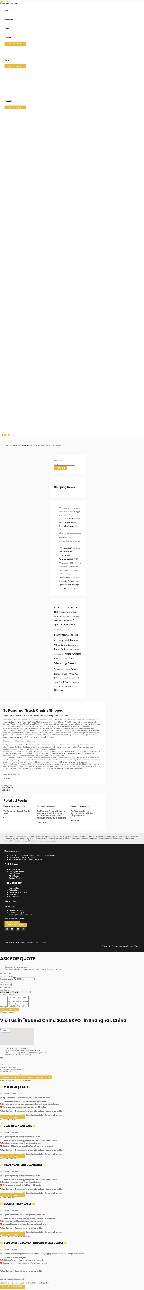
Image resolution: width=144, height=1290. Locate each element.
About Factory (14, 876)
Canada (64, 612)
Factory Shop (14, 888)
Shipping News (65, 663)
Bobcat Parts (14, 890)
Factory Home (14, 869)
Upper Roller (73, 686)
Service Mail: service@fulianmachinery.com (25, 859)
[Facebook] (6, 929)
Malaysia (78, 649)
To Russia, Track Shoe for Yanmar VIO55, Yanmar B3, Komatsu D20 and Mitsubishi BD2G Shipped (51, 814)
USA (56, 690)
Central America (32, 715)
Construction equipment (63, 620)
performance (65, 658)
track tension (76, 682)
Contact (7, 38)
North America (73, 653)
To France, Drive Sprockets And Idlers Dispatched (83, 813)
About (6, 29)
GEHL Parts (13, 894)
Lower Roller (60, 649)
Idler (70, 640)
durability (57, 629)
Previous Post (6, 788)
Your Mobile (5, 987)
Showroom (8, 19)
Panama (43, 715)
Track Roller (64, 682)
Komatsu (64, 645)
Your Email (4, 985)
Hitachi (66, 640)
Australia (61, 607)
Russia (71, 658)
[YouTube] (18, 929)
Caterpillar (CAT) (59, 616)
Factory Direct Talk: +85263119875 (23, 857)
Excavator (60, 635)
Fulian (69, 635)
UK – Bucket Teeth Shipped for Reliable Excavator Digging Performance (69, 522)
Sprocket (59, 669)
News (6, 60)
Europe (65, 629)
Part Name (4, 973)
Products (8, 101)
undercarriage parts (61, 686)
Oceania (57, 658)
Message (3, 1006)
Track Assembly (64, 678)
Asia (56, 607)
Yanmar (61, 690)
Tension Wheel (68, 674)
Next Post (5, 790)
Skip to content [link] (6, 1)
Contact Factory (15, 878)
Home (6, 10)
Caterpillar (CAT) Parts (18, 892)
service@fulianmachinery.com (20, 915)
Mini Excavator (59, 654)
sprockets (68, 669)
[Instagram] (23, 929)
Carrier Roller (72, 612)
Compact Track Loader (73, 616)
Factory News (8, 715)
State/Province (6, 994)
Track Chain (72, 678)
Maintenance (71, 649)
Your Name (4, 982)
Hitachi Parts (14, 896)
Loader (76, 645)
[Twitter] (12, 929)
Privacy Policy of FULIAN (14, 919)
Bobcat (66, 607)
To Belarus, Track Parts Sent (16, 812)
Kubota (71, 645)
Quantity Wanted (7, 979)
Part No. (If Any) (6, 976)
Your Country (5, 990)
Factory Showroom (16, 871)
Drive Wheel (69, 624)
